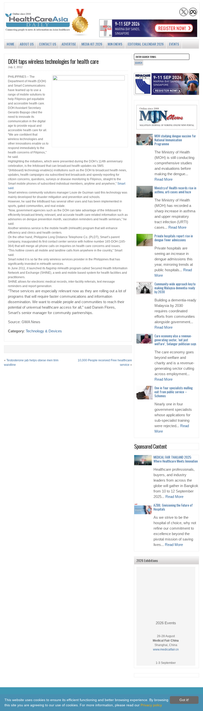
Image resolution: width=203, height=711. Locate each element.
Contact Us (47, 44)
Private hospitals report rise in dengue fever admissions (173, 237)
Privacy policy (151, 705)
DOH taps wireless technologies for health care (53, 61)
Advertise (69, 44)
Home (10, 44)
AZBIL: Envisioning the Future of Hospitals (173, 507)
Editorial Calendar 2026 (146, 44)
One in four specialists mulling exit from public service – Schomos (173, 391)
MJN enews (115, 44)
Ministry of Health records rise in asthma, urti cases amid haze (175, 189)
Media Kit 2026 (91, 44)
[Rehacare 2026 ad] (166, 84)
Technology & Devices (44, 331)
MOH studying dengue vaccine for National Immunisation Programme (175, 139)
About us (27, 44)
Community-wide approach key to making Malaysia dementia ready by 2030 (175, 287)
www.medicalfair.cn (166, 646)
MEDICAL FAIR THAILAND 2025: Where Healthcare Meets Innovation (175, 459)
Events (174, 44)
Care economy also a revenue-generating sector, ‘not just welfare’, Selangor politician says (175, 339)
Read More (163, 179)
